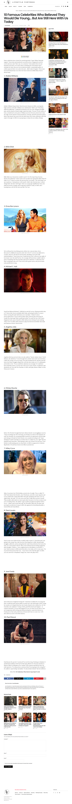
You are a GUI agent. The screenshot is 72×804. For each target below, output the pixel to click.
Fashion (20, 6)
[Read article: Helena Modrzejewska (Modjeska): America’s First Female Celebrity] (10, 700)
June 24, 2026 (51, 47)
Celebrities (30, 6)
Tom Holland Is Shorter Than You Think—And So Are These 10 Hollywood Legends (25, 724)
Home (17, 10)
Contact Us (21, 792)
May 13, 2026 (51, 101)
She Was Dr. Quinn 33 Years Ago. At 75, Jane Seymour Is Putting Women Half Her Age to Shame (58, 98)
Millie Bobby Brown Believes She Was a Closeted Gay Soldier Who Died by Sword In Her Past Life (10, 725)
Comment (6, 739)
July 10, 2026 (6, 710)
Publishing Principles (39, 792)
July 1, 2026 (35, 728)
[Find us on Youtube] (67, 6)
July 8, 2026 (21, 710)
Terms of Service (17, 794)
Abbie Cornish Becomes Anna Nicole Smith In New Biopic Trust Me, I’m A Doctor (39, 708)
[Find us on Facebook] (61, 6)
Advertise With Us (27, 792)
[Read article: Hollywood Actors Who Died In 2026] (58, 108)
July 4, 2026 (6, 728)
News (6, 6)
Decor (10, 6)
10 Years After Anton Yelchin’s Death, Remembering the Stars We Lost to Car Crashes (39, 725)
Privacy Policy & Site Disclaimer (26, 794)
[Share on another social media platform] (45, 678)
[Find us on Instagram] (63, 6)
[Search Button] (67, 2)
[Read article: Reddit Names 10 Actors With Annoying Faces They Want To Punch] (25, 700)
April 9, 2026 (51, 133)
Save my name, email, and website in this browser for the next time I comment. (18, 763)
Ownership (32, 792)
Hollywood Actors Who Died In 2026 (57, 114)
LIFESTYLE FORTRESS (23, 2)
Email (5, 758)
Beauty (15, 6)
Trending (24, 25)
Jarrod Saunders (7, 25)
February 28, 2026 (15, 25)
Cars (25, 6)
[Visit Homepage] (8, 2)
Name (5, 753)
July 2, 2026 (21, 727)
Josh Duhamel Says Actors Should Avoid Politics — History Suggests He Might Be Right (57, 81)
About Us (16, 792)
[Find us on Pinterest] (65, 6)
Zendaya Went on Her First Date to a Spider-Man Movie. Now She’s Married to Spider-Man (58, 44)
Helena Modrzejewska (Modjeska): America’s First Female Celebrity (10, 708)
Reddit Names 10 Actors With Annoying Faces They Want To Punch (25, 708)
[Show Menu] (4, 2)
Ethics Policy (46, 792)
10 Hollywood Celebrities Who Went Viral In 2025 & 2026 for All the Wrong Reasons (58, 131)
